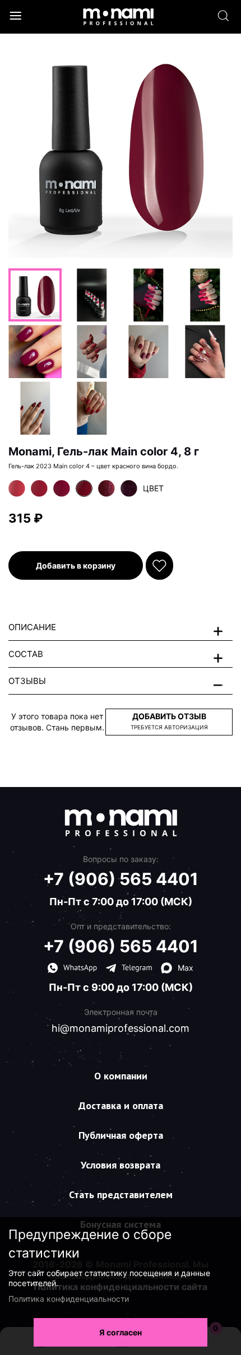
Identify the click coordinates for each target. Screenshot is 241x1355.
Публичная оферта (120, 1135)
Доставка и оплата (120, 1105)
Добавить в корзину (75, 565)
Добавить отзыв (169, 720)
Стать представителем (121, 1194)
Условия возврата (120, 1164)
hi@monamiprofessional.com (120, 1028)
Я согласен (120, 1332)
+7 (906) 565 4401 (120, 878)
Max (185, 967)
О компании (120, 1075)
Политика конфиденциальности (68, 1298)
